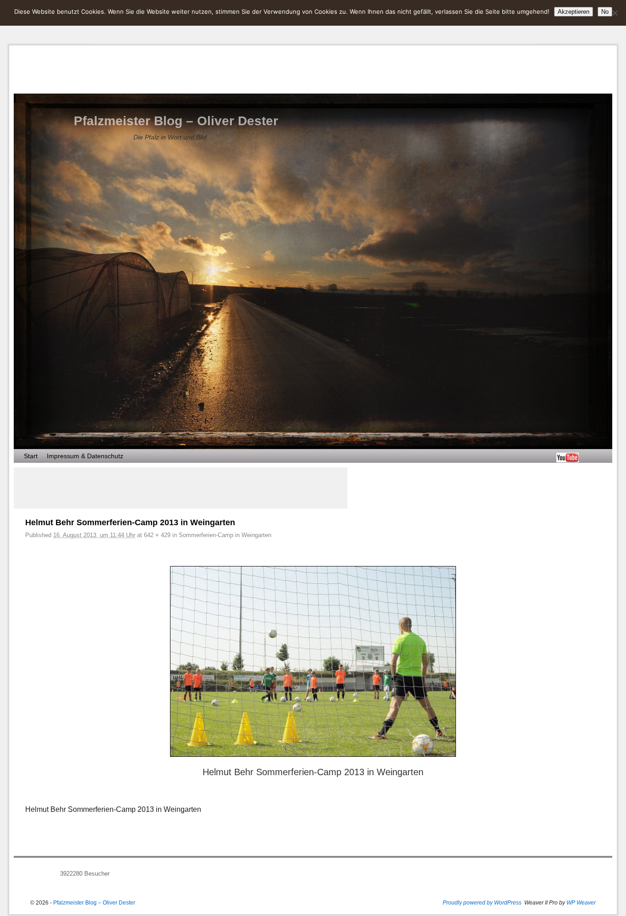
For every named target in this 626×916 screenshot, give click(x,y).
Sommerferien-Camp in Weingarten (225, 535)
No (605, 11)
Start (31, 456)
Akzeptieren (573, 11)
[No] (614, 12)
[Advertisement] (180, 488)
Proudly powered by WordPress (482, 902)
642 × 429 (157, 535)
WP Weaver (581, 902)
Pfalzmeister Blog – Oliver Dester (176, 121)
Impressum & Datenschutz (85, 456)
